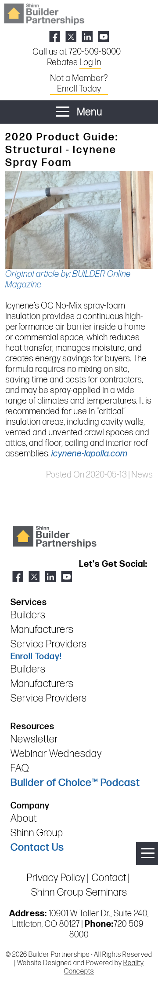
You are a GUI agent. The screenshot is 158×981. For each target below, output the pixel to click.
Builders (28, 615)
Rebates (74, 62)
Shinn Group (37, 833)
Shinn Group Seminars (79, 892)
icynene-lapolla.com (89, 453)
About (24, 818)
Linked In (87, 36)
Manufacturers (42, 629)
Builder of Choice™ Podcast (75, 782)
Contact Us (37, 847)
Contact (109, 877)
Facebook (54, 36)
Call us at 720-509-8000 (76, 52)
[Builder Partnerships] (44, 13)
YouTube (103, 36)
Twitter (70, 36)
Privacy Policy (56, 877)
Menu (88, 112)
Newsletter (34, 739)
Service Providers (49, 644)
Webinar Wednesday (56, 753)
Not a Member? (79, 83)
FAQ (20, 768)
